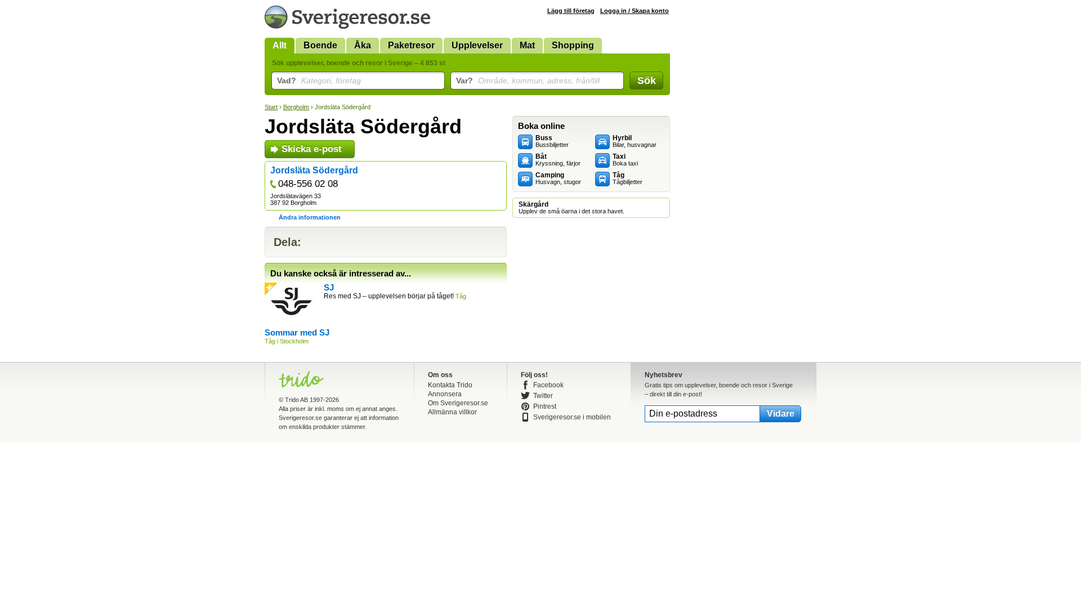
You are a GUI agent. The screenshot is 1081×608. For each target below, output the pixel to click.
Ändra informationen (310, 217)
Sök (646, 80)
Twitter (543, 396)
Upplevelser (477, 45)
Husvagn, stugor (558, 178)
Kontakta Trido (450, 385)
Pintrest (544, 406)
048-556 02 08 (308, 183)
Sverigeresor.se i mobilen (572, 417)
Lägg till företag (571, 10)
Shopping (573, 45)
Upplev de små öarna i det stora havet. (571, 207)
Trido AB (296, 399)
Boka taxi (625, 160)
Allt (280, 45)
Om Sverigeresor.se (458, 403)
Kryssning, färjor (557, 160)
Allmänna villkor (452, 412)
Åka (362, 45)
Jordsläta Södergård (314, 170)
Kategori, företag (319, 80)
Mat (527, 45)
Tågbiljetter (627, 178)
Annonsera (445, 394)
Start (271, 107)
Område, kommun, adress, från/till (528, 80)
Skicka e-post (312, 149)
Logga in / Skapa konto (634, 10)
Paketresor (411, 45)
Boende (320, 45)
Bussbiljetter (552, 141)
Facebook (548, 385)
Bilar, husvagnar (634, 141)
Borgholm (296, 107)
